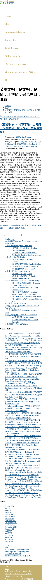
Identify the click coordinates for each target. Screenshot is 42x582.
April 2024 (9, 539)
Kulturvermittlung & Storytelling (17, 549)
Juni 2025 (8, 531)
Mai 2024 (8, 537)
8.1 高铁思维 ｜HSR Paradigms (24, 317)
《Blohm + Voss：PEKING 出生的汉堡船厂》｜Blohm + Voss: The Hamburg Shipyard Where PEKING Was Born (23, 401)
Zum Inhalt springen (7, 1)
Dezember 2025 (10, 521)
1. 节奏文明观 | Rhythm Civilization (18, 246)
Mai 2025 (8, 533)
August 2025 (9, 529)
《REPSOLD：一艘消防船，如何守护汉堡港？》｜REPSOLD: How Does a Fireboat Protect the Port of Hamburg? (22, 445)
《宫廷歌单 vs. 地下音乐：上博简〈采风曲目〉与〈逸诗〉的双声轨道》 (21, 128)
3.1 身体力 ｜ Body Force (22, 274)
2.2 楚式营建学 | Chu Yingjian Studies (26, 264)
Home (7, 545)
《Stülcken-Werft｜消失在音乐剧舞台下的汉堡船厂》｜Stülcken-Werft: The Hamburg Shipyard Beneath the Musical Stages (23, 394)
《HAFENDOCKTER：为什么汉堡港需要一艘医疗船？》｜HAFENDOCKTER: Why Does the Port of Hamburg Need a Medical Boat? (23, 438)
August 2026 (9, 506)
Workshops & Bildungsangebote (17, 552)
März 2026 (9, 514)
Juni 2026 (8, 510)
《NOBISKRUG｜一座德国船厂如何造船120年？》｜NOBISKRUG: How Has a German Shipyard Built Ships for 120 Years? (23, 415)
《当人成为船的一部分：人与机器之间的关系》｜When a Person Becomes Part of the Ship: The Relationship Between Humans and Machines (23, 335)
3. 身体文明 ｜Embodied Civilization (19, 271)
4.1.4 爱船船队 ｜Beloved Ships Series (26, 296)
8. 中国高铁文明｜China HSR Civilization (21, 315)
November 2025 (11, 523)
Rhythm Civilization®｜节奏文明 (17, 556)
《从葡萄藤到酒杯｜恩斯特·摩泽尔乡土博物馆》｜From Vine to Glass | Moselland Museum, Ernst (23, 356)
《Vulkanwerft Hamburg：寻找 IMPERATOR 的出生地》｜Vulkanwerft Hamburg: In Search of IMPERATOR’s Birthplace (22, 408)
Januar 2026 (9, 519)
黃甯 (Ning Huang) (23, 137)
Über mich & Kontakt (13, 554)
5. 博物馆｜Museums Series (15, 303)
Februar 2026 (10, 517)
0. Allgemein (23, 142)
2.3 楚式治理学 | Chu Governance (24, 146)
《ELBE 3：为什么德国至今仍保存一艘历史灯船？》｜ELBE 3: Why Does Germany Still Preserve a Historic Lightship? (23, 461)
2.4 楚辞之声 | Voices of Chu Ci (24, 269)
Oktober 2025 (10, 525)
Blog (6, 547)
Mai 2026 (8, 512)
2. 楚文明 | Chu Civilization (15, 257)
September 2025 (11, 527)
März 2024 (9, 541)
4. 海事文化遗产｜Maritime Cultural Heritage (22, 281)
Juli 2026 (8, 508)
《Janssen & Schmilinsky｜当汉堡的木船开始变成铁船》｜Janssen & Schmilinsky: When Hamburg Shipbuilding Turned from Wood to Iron (23, 422)
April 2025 (9, 535)
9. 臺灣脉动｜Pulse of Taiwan (16, 324)
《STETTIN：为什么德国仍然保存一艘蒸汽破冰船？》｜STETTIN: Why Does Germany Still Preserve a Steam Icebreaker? (22, 467)
